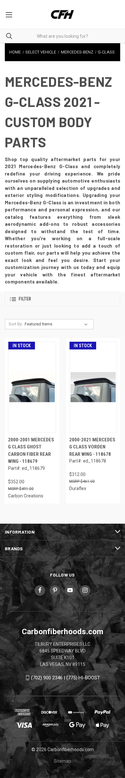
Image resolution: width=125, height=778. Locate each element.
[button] (62, 299)
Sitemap (62, 761)
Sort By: (16, 324)
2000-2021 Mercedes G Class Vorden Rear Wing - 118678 (92, 447)
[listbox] (57, 324)
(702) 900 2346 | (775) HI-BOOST (65, 678)
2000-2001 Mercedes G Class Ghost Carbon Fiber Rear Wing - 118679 (31, 450)
